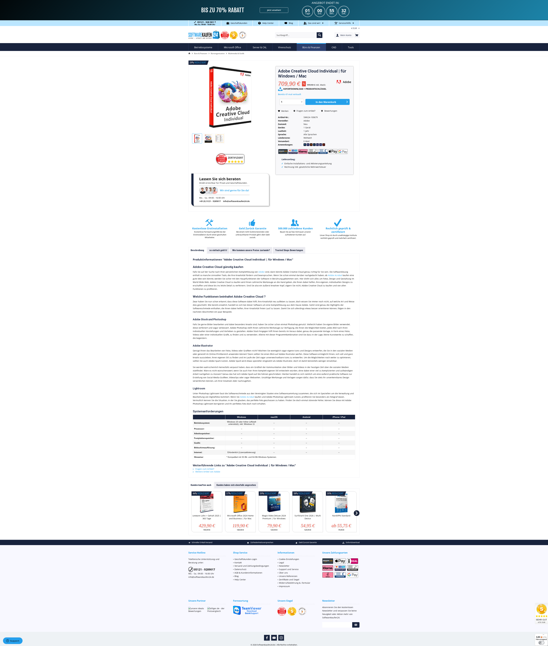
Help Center (268, 23)
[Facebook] (267, 638)
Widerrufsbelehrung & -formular (294, 582)
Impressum (284, 586)
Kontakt (238, 562)
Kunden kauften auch (201, 485)
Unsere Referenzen (288, 576)
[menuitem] (357, 35)
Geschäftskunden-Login (245, 559)
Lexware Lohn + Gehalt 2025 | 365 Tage (207, 517)
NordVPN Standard (341, 515)
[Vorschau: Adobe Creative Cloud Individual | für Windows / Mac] (197, 138)
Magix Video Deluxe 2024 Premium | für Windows (274, 517)
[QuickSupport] (252, 610)
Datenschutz (240, 569)
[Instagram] (281, 638)
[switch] (541, 642)
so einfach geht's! (218, 250)
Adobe (261, 271)
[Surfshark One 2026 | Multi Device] (307, 503)
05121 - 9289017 (204, 569)
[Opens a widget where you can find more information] (13, 641)
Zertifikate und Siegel (289, 579)
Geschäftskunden (239, 23)
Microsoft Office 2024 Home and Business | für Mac (240, 517)
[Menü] (543, 635)
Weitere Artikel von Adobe (207, 471)
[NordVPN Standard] (341, 503)
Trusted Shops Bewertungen (289, 250)
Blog (291, 23)
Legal (281, 562)
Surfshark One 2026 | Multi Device (308, 517)
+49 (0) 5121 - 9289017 (210, 201)
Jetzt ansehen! (274, 10)
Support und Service (289, 569)
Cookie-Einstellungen (289, 559)
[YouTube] (274, 638)
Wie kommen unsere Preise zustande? (251, 250)
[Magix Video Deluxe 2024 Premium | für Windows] (274, 503)
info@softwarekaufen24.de (236, 201)
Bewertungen (330, 110)
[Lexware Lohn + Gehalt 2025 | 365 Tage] (206, 503)
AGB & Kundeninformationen (248, 572)
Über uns (283, 572)
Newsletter (284, 566)
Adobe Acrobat (335, 275)
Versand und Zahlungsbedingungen (251, 566)
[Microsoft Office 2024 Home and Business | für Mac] (240, 503)
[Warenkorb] (357, 35)
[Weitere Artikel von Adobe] (344, 82)
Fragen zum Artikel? (305, 110)
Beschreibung (197, 250)
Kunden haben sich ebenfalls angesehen (236, 485)
